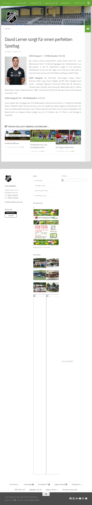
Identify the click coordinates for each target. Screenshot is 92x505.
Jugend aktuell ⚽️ (51, 3)
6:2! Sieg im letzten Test (64, 147)
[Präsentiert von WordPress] (15, 500)
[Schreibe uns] (86, 498)
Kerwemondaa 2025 (70, 489)
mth (9, 52)
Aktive (7, 28)
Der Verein (7, 3)
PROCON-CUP (80, 3)
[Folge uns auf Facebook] (70, 498)
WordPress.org (40, 195)
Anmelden (38, 180)
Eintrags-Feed (40, 185)
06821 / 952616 (13, 197)
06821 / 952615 (13, 195)
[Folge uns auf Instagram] (83, 498)
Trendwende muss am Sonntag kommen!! (38, 146)
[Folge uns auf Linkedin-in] (77, 498)
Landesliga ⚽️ (21, 3)
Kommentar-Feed (41, 190)
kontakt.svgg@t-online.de (14, 202)
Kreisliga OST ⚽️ (35, 3)
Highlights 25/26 (35, 489)
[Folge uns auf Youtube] (80, 498)
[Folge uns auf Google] (74, 498)
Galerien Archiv (51, 489)
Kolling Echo (65, 3)
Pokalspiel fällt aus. (12, 143)
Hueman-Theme (34, 500)
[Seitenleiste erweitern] (88, 28)
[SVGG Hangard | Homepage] (11, 17)
